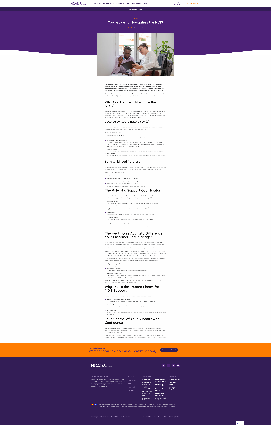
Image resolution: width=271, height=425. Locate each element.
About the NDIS (136, 3)
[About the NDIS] (147, 377)
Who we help (97, 3)
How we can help (107, 3)
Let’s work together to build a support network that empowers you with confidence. (145, 337)
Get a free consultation (168, 349)
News (128, 3)
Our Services (119, 3)
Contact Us (147, 3)
